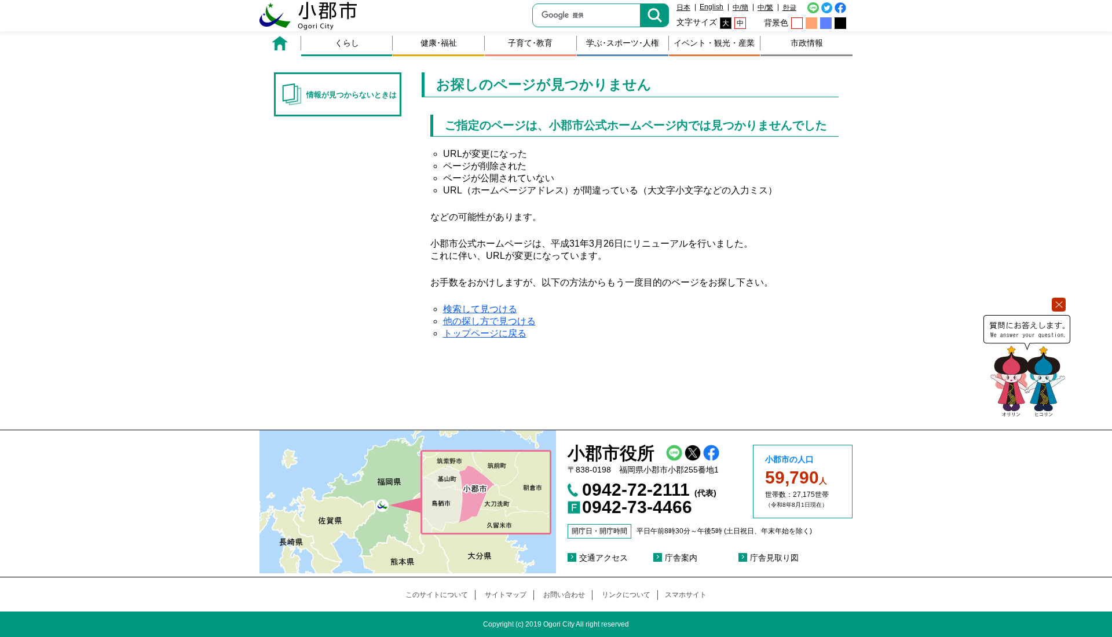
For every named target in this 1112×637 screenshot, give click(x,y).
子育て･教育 (530, 42)
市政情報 (807, 42)
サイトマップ (505, 595)
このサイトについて (436, 595)
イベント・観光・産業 (714, 42)
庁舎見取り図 (774, 557)
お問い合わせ (564, 595)
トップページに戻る (484, 333)
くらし (347, 42)
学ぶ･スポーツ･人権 (622, 42)
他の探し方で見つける (489, 321)
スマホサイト (686, 595)
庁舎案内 (681, 557)
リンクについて (626, 595)
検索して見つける (480, 309)
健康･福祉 (438, 42)
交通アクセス (603, 557)
